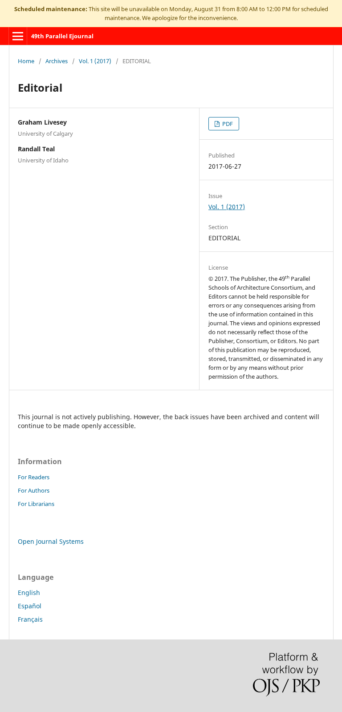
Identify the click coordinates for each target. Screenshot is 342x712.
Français (30, 619)
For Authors (33, 490)
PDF (227, 124)
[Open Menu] (18, 36)
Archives (56, 61)
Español (29, 606)
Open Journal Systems (51, 541)
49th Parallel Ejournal (62, 36)
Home (26, 61)
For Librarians (36, 504)
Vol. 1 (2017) (95, 61)
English (29, 592)
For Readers (33, 477)
